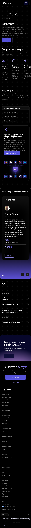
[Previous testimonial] (22, 274)
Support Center (6, 467)
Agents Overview (6, 397)
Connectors (5, 405)
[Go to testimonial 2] (3, 275)
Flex (3, 431)
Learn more (9, 255)
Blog (3, 494)
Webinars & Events (7, 457)
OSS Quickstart (6, 475)
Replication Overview (8, 418)
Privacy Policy (5, 504)
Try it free (6, 40)
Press (3, 449)
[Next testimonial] (27, 274)
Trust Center (5, 470)
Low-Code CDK (6, 491)
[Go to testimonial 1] (2, 275)
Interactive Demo (6, 428)
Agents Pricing (6, 410)
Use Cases (4, 454)
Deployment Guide (7, 478)
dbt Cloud (4, 483)
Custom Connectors (7, 486)
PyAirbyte (4, 420)
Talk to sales (18, 40)
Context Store (6, 400)
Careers (4, 460)
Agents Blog (5, 496)
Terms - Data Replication (8, 509)
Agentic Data (5, 402)
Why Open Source (6, 446)
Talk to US (15, 382)
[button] (26, 3)
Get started (9, 356)
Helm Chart (5, 480)
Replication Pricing (7, 436)
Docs (3, 472)
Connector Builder (7, 423)
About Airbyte (6, 444)
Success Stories (6, 452)
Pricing (3, 408)
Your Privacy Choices (10, 506)
